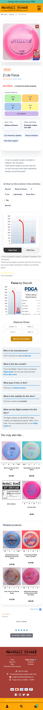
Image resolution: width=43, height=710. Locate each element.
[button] (37, 26)
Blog (12, 664)
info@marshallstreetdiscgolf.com (23, 677)
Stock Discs (30, 194)
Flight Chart (12, 250)
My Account (7, 706)
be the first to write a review (21, 635)
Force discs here (10, 374)
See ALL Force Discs (21, 339)
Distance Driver (20, 388)
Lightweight (17, 194)
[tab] (21, 621)
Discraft (8, 189)
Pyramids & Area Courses (12, 666)
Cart (33, 704)
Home (6, 14)
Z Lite (7, 194)
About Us (12, 662)
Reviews (31, 664)
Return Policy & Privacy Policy (12, 700)
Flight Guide (8, 372)
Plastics (11, 14)
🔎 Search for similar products (25, 86)
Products (31, 662)
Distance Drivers (21, 189)
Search (21, 706)
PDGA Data (30, 250)
